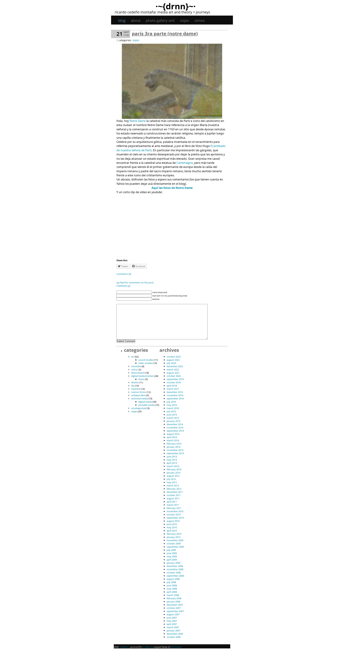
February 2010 (174, 533)
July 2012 (171, 479)
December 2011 (175, 492)
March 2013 (173, 466)
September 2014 (175, 430)
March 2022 (173, 369)
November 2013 (175, 450)
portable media (146, 405)
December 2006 (175, 633)
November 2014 (175, 427)
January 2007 (173, 630)
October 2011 (174, 495)
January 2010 (173, 537)
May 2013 (172, 459)
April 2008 (172, 591)
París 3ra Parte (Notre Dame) (165, 33)
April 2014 (172, 437)
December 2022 (175, 366)
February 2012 (174, 488)
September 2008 (175, 575)
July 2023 (171, 363)
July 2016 (171, 401)
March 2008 (173, 595)
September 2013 (175, 453)
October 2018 (174, 382)
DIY (132, 385)
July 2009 (171, 550)
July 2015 (171, 411)
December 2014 (175, 424)
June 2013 (172, 456)
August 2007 (173, 614)
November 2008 (175, 569)
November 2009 (175, 540)
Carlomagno (184, 163)
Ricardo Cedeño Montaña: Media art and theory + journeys (162, 12)
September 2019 (175, 379)
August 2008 (173, 579)
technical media (139, 398)
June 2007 (172, 617)
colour (134, 369)
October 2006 (174, 637)
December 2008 (175, 566)
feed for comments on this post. (135, 282)
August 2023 (173, 359)
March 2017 (173, 388)
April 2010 (172, 530)
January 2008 (173, 601)
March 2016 (173, 408)
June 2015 (172, 414)
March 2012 (173, 485)
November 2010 (175, 511)
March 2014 (173, 440)
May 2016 (172, 405)
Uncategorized (138, 408)
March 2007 (173, 627)
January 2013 (173, 472)
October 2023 (174, 356)
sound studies (145, 359)
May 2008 (172, 588)
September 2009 (175, 546)
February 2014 (174, 443)
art (132, 356)
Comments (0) (123, 274)
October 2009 (174, 543)
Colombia (136, 366)
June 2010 (172, 524)
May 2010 (172, 527)
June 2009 (172, 553)
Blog (121, 20)
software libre (138, 395)
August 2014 (173, 434)
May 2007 (172, 620)
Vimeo (200, 20)
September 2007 (175, 611)
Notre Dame (138, 121)
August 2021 (173, 372)
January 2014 (173, 446)
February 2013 (174, 469)
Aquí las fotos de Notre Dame (172, 188)
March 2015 (173, 417)
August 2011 (173, 498)
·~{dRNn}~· (176, 6)
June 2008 (172, 585)
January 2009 (173, 562)
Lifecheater (176, 646)
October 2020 (174, 376)
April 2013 (172, 463)
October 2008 (174, 572)
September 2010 (175, 517)
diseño (134, 382)
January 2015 (173, 421)
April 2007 (172, 624)
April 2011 (172, 501)
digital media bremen (142, 376)
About (135, 20)
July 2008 (171, 582)
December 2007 (175, 604)
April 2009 (172, 559)
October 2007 (174, 608)
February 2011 (174, 508)
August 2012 (173, 475)
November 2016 (175, 395)
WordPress (147, 646)
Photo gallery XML (160, 20)
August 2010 (173, 521)
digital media (145, 401)
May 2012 (172, 482)
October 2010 (174, 514)
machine (135, 388)
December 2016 (175, 392)
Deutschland (137, 372)
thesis (141, 379)
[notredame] (172, 118)
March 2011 (173, 504)
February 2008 (174, 598)
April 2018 (172, 385)
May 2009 (172, 556)
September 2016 (175, 398)
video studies (145, 363)
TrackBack (123, 285)
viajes (184, 20)
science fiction (138, 392)
